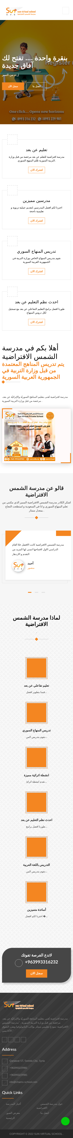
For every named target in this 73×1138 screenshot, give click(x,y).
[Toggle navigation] (65, 10)
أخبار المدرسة (13, 1103)
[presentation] (8, 72)
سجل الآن (13, 86)
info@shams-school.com (23, 1082)
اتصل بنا (37, 86)
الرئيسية (10, 1117)
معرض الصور (12, 1112)
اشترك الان (36, 169)
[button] (29, 592)
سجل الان (36, 973)
